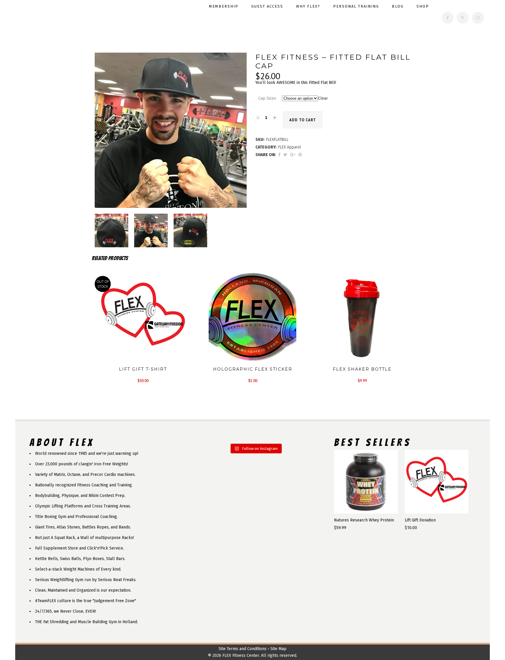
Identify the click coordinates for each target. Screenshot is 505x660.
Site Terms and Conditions (243, 648)
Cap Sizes (267, 98)
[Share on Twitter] (285, 154)
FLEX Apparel (289, 147)
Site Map (278, 648)
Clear (323, 98)
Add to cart (302, 120)
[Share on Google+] (292, 154)
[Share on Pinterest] (300, 154)
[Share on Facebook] (279, 154)
